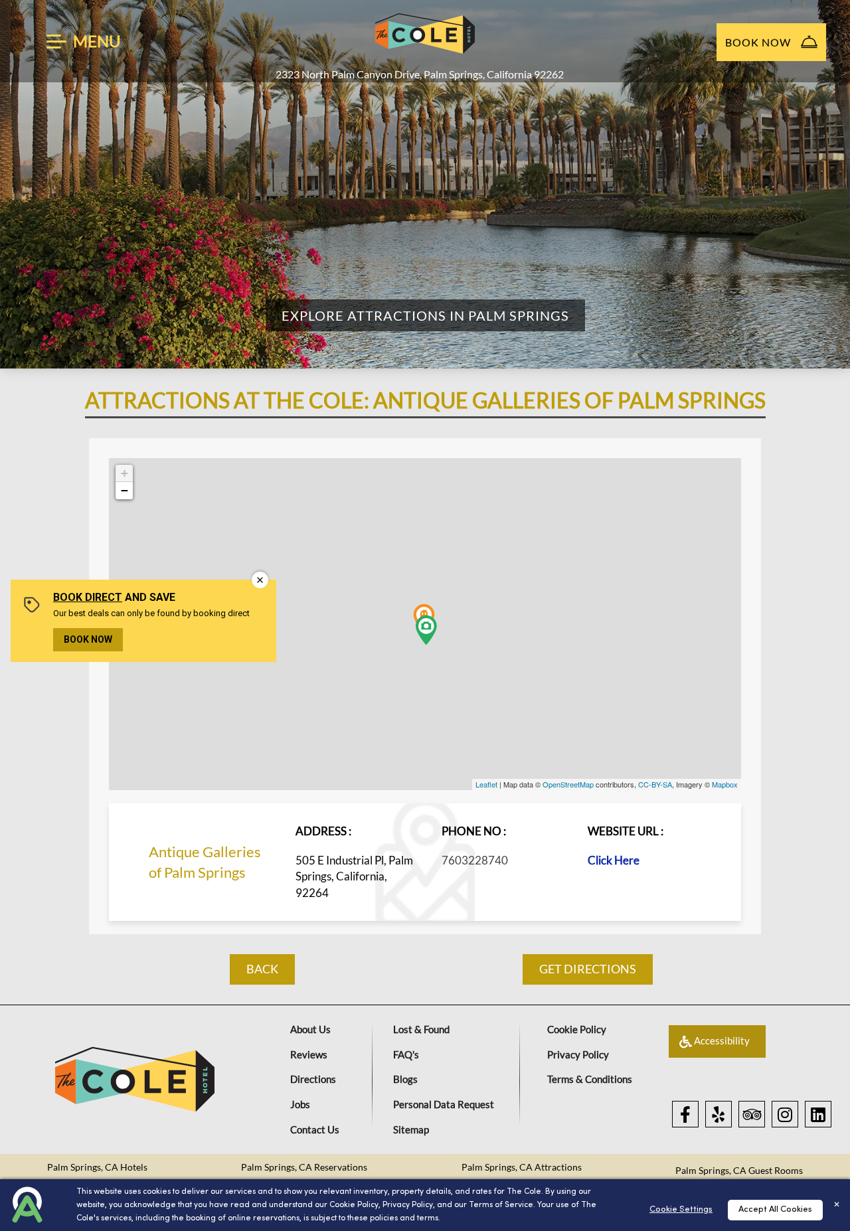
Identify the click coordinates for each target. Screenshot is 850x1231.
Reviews (308, 1054)
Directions (313, 1079)
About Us (310, 1029)
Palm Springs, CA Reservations (304, 1167)
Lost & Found (421, 1029)
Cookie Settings (681, 1209)
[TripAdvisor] (752, 1114)
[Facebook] (685, 1114)
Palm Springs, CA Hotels (97, 1167)
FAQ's (406, 1054)
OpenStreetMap (568, 784)
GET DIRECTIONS (587, 968)
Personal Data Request (443, 1104)
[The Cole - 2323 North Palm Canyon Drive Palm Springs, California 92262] (425, 33)
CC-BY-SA (655, 784)
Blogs (405, 1079)
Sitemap (411, 1129)
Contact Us (314, 1129)
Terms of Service (501, 1205)
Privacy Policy (407, 1205)
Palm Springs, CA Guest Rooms (739, 1170)
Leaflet (486, 784)
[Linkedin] (818, 1114)
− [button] (124, 490)
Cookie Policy (354, 1205)
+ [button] (124, 473)
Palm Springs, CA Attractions (522, 1167)
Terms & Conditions (589, 1079)
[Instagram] (785, 1114)
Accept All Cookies (775, 1209)
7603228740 (475, 860)
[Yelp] (718, 1114)
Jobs (300, 1104)
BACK (262, 968)
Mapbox (725, 784)
